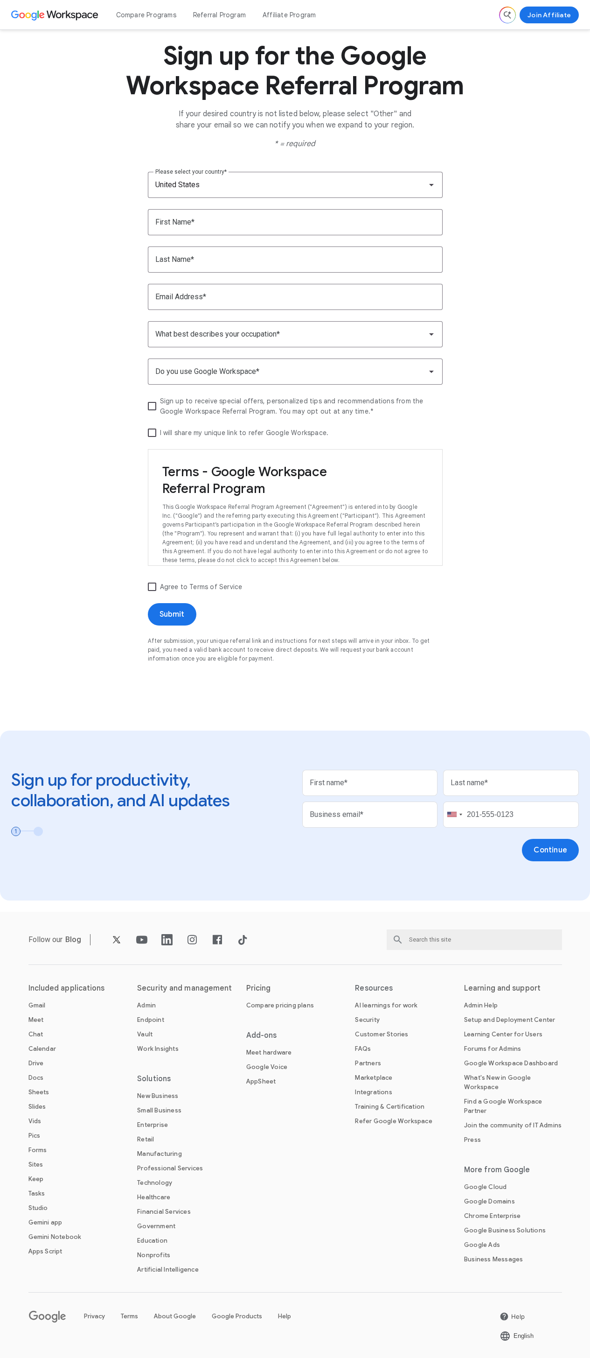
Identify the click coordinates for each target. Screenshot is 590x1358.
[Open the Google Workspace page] (55, 15)
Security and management (184, 988)
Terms (129, 1316)
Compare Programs (146, 15)
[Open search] (507, 15)
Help (284, 1316)
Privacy (94, 1316)
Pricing (258, 988)
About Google (175, 1316)
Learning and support (502, 988)
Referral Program (219, 15)
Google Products (237, 1316)
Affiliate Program (289, 15)
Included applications (66, 988)
